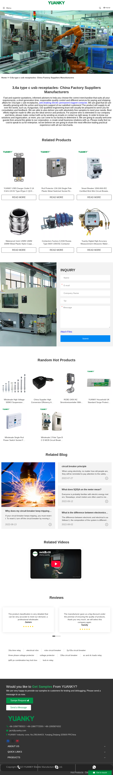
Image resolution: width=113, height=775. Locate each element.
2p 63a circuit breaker (76, 650)
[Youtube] (17, 741)
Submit (85, 338)
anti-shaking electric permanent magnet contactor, (63, 103)
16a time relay (14, 650)
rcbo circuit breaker (52, 650)
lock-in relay (48, 660)
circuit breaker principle (74, 466)
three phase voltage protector (21, 655)
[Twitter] (12, 741)
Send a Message (18, 707)
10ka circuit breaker (68, 655)
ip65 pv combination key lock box (22, 660)
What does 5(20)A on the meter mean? (81, 489)
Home (4, 78)
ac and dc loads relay (92, 655)
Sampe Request (18, 700)
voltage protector (47, 655)
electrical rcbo (32, 650)
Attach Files (66, 332)
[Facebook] (8, 741)
